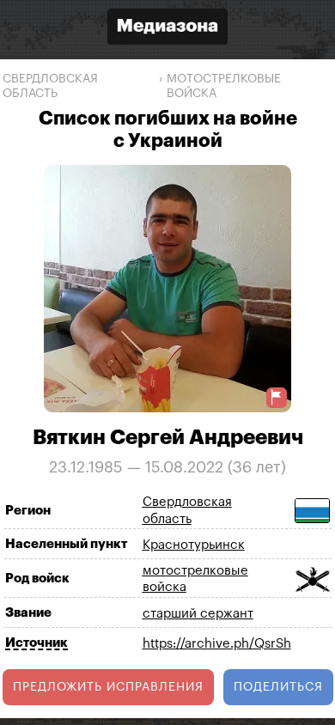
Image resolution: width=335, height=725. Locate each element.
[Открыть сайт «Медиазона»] (167, 29)
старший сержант (198, 613)
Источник (36, 643)
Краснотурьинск (194, 545)
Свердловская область (50, 86)
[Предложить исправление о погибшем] (276, 397)
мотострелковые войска (224, 86)
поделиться (278, 687)
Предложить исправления (108, 687)
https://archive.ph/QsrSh (217, 643)
